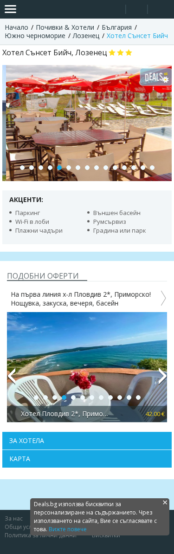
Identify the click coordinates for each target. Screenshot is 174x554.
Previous (11, 380)
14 (143, 167)
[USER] (137, 10)
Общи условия (25, 527)
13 (133, 167)
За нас (14, 518)
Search (115, 9)
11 (115, 167)
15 (152, 167)
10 (105, 167)
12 (124, 167)
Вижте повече (68, 529)
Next (163, 380)
